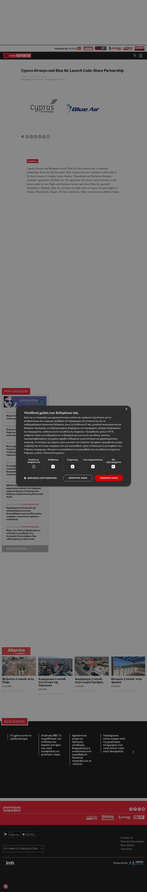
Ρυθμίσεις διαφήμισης (35, 449)
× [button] (126, 409)
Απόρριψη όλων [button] (78, 478)
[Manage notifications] (5, 886)
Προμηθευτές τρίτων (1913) (99, 431)
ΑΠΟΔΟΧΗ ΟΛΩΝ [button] (109, 478)
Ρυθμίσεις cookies (33, 453)
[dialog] (73, 446)
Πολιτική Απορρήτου (53, 453)
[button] (40, 478)
